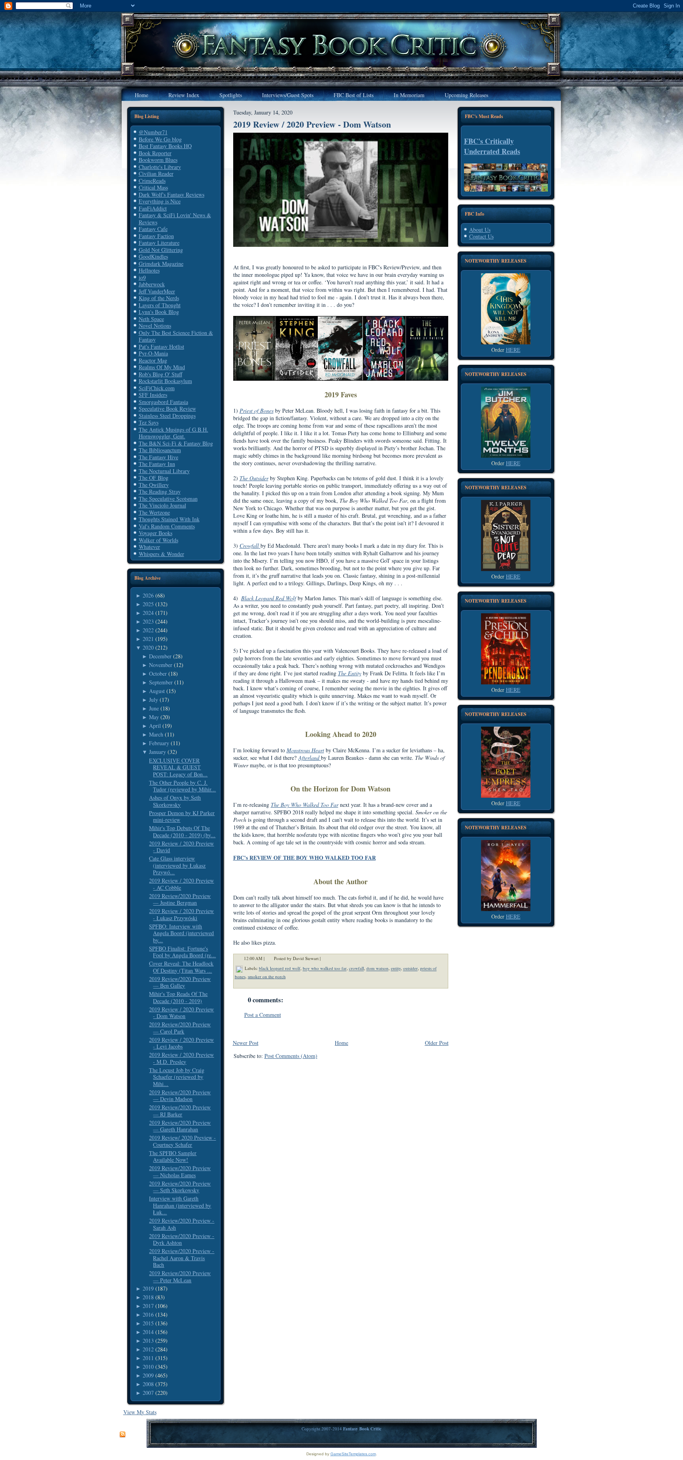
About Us (480, 229)
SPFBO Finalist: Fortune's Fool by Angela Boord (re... (182, 952)
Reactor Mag (153, 360)
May (154, 717)
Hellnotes (149, 270)
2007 (148, 1392)
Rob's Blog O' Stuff (160, 374)
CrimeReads (152, 180)
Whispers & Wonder (161, 554)
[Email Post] (326, 959)
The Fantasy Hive (158, 457)
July (153, 699)
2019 (148, 1288)
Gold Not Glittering (161, 250)
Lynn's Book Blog (159, 312)
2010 (148, 1366)
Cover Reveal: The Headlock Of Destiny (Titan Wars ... (181, 967)
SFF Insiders (153, 394)
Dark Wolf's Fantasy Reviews (171, 194)
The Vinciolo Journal (162, 505)
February (159, 743)
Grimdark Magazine (161, 263)
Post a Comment (262, 1014)
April (155, 725)
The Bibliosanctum (160, 450)
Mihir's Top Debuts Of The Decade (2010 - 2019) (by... (182, 831)
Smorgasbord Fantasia (163, 402)
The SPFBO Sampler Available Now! (172, 1156)
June (154, 708)
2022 (148, 630)
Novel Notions (155, 325)
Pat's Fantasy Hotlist (161, 346)
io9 (142, 277)
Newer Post (245, 1043)
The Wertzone (154, 512)
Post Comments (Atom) (290, 1056)
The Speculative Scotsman (168, 498)
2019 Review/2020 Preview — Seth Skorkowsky (180, 1187)
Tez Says (148, 422)
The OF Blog (153, 477)
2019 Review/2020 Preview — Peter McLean (180, 1276)
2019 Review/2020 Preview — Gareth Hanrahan (180, 1126)
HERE (513, 349)
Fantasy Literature (159, 242)
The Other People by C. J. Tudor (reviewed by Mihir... (182, 786)
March (156, 734)
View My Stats (140, 1412)
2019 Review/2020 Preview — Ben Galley (180, 982)
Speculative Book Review (167, 408)
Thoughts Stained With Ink (169, 519)
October (158, 673)
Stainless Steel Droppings (167, 415)
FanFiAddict (153, 208)
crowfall (356, 968)
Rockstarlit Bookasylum (165, 381)
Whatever (149, 547)
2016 (148, 1314)
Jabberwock (152, 284)
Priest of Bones (257, 410)
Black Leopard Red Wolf (268, 598)
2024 (148, 612)
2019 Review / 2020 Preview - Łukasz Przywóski (181, 914)
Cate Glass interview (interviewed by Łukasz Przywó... (177, 865)
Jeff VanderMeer (157, 291)
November (160, 665)
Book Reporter (155, 153)
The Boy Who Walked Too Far (304, 804)
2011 (148, 1358)
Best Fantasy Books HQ (165, 146)
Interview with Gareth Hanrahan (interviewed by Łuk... (180, 1205)
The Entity (349, 673)
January (157, 751)
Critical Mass (153, 187)
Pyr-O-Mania (153, 353)
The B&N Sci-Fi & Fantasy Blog (176, 443)
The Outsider (254, 478)
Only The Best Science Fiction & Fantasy (176, 336)
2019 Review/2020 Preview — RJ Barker (180, 1110)
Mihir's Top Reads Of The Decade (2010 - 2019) (178, 997)
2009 (148, 1375)
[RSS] (122, 1435)
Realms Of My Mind (162, 367)
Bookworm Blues (158, 159)
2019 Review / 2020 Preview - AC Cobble (181, 884)
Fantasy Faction (156, 236)
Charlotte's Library (160, 167)
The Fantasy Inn (157, 464)
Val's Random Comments (167, 526)
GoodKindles (153, 256)
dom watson (377, 968)
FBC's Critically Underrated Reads (492, 146)
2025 (148, 604)
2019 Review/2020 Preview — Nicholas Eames (180, 1171)
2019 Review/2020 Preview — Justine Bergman (180, 899)
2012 (148, 1349)
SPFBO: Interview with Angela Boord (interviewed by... (181, 933)
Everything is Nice (160, 201)
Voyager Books (155, 533)
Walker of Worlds (158, 540)
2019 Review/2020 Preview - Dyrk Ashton (181, 1239)
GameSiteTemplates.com (353, 1454)
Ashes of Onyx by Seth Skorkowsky (175, 801)
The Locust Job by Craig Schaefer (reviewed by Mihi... (176, 1077)
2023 (148, 621)
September (161, 682)
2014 (148, 1332)
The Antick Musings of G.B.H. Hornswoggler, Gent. (173, 433)
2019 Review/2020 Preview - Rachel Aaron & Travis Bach (181, 1257)
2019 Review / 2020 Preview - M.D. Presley (181, 1058)
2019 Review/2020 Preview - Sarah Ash (181, 1224)
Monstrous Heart (305, 750)
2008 (148, 1384)
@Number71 (153, 132)
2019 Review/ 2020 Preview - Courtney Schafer (182, 1141)
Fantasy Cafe (153, 229)
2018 (148, 1297)
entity (396, 968)
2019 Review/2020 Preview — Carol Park (180, 1027)
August (157, 691)
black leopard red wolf (279, 968)
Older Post (437, 1043)
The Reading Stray (160, 491)
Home (341, 1043)
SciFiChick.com (157, 388)
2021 (148, 639)
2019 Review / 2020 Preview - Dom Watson (181, 1012)
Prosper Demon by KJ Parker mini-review (182, 816)
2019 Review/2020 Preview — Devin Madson (180, 1095)
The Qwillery (154, 485)
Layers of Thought (160, 305)
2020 (148, 647)
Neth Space (151, 319)
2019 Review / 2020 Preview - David (181, 847)
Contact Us (481, 236)
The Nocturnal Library (164, 471)
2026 (148, 595)
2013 (148, 1340)
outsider (410, 968)
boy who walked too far (325, 968)
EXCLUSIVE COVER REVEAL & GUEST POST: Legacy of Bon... (178, 767)
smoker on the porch (267, 976)
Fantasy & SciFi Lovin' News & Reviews (175, 218)
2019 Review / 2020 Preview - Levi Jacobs (181, 1043)
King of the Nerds (159, 298)
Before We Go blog (160, 139)
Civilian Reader (156, 173)
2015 (148, 1323)
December (160, 656)
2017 (148, 1306)
